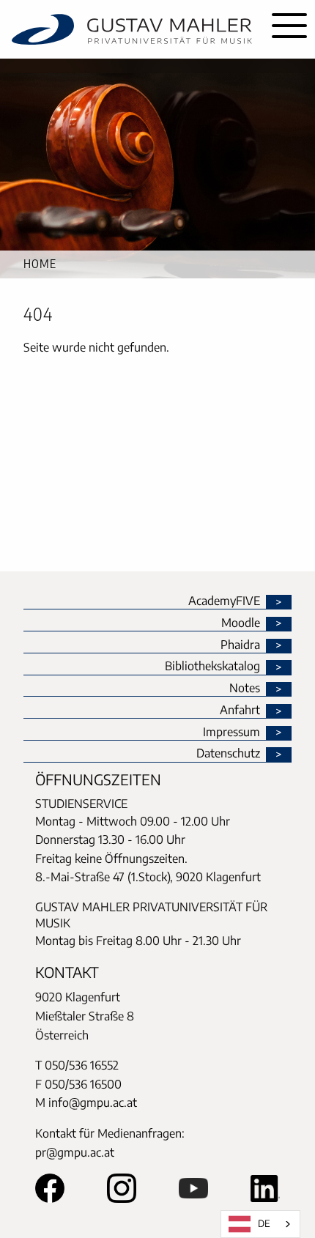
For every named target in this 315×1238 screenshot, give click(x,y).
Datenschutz (228, 753)
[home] (132, 29)
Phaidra (240, 645)
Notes (244, 688)
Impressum (231, 732)
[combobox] (260, 1224)
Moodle (240, 623)
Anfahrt (240, 710)
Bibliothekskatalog (212, 666)
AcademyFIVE (224, 601)
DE (264, 1223)
